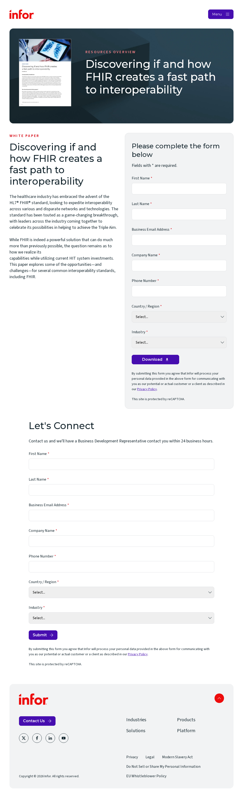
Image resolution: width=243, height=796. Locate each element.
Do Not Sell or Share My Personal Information (163, 766)
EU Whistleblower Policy (146, 776)
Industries (136, 719)
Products (186, 719)
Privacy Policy (147, 389)
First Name (141, 178)
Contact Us (34, 721)
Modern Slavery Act (177, 757)
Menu (217, 14)
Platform (186, 730)
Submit (40, 635)
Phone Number (144, 280)
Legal (149, 757)
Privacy (132, 757)
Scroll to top (219, 698)
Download (152, 359)
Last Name (140, 203)
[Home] (21, 14)
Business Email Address (150, 229)
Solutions (135, 730)
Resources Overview (110, 52)
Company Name (145, 255)
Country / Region (145, 306)
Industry (138, 332)
